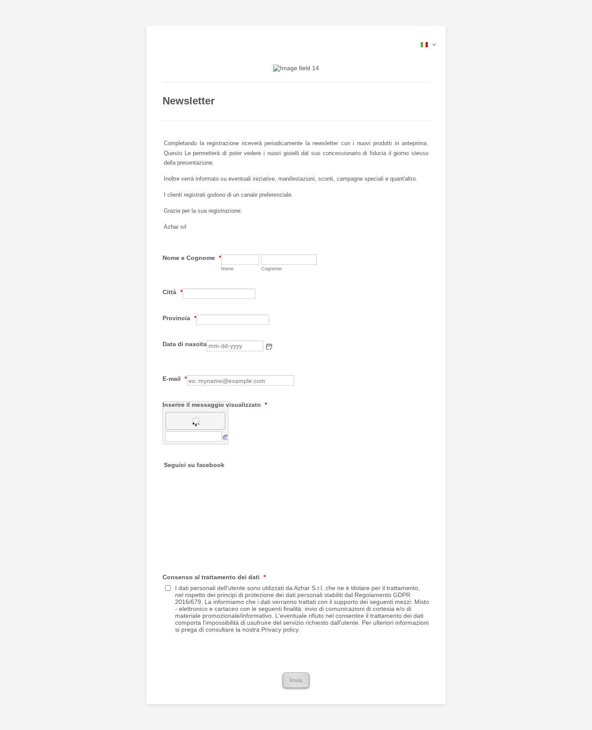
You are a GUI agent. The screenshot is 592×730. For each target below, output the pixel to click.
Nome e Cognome (192, 257)
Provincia (179, 318)
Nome (227, 268)
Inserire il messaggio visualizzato (215, 404)
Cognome (271, 268)
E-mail (175, 378)
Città (172, 292)
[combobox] (429, 44)
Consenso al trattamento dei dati (214, 577)
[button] (269, 346)
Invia (296, 680)
